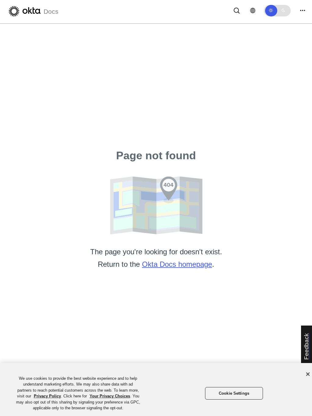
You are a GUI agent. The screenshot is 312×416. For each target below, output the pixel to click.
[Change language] (253, 10)
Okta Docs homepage (177, 264)
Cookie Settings (234, 393)
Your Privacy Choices (110, 396)
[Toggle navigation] (302, 10)
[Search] (237, 10)
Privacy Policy (47, 396)
